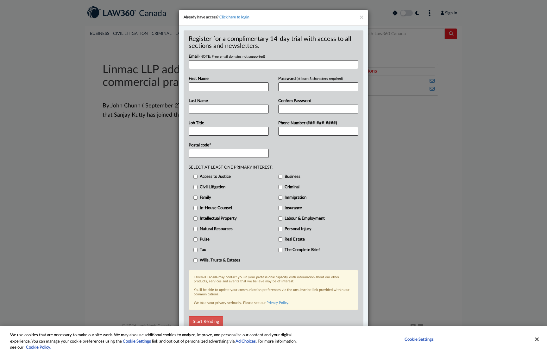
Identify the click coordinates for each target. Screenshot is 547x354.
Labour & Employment (305, 218)
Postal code (200, 145)
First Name (199, 79)
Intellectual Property (218, 218)
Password (310, 79)
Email (227, 57)
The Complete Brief (302, 250)
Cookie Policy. (38, 347)
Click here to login (234, 17)
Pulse (205, 239)
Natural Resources (216, 229)
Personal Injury (298, 229)
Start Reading (206, 321)
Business (292, 177)
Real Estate (295, 239)
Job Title (196, 123)
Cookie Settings (137, 341)
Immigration (295, 198)
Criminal (292, 187)
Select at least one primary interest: (231, 167)
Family (205, 198)
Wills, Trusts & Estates (220, 260)
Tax (203, 250)
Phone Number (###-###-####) (307, 123)
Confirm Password (294, 101)
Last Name (198, 101)
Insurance (293, 208)
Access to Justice (215, 177)
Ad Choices (246, 341)
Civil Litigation (212, 187)
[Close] (537, 339)
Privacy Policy (277, 303)
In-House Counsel (216, 208)
